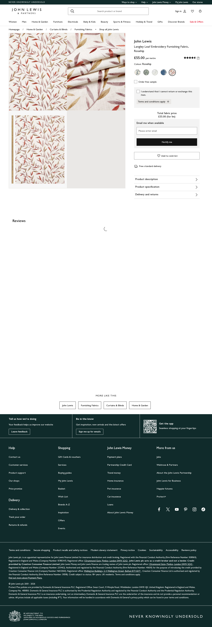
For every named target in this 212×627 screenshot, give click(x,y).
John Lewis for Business (169, 480)
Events (61, 528)
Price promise (15, 488)
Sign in (178, 11)
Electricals (73, 21)
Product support (17, 472)
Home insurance (115, 480)
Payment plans (114, 456)
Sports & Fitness (122, 21)
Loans (110, 504)
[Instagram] (194, 510)
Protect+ (161, 496)
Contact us (14, 456)
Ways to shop (128, 2)
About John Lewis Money (120, 512)
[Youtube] (177, 510)
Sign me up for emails (90, 431)
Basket (61, 488)
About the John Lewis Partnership (174, 472)
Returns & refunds (18, 524)
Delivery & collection (19, 509)
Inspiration (63, 512)
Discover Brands (176, 21)
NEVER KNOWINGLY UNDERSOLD (27, 2)
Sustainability (156, 550)
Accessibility (172, 550)
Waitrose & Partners (167, 464)
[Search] (72, 11)
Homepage (14, 29)
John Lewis (67, 405)
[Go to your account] (185, 11)
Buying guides (65, 472)
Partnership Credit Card (119, 464)
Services (62, 464)
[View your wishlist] (191, 11)
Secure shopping (42, 550)
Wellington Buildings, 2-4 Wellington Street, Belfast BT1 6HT (112, 571)
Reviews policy (188, 550)
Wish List (63, 496)
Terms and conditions (19, 550)
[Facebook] (159, 510)
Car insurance (114, 496)
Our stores (197, 2)
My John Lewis (181, 2)
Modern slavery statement (104, 550)
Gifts (160, 21)
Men (24, 21)
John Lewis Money (160, 2)
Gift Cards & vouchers (69, 456)
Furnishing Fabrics (83, 29)
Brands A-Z (64, 504)
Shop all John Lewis (109, 29)
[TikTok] (203, 510)
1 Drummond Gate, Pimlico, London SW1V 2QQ (106, 560)
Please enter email (147, 130)
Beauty (104, 21)
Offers (61, 520)
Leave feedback (19, 431)
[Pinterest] (185, 510)
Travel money (114, 472)
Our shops (14, 480)
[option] (137, 72)
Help (143, 2)
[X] (168, 510)
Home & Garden (40, 21)
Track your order (17, 516)
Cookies (142, 550)
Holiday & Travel (144, 21)
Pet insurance (114, 488)
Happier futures (165, 488)
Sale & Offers (196, 21)
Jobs (159, 456)
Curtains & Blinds (59, 29)
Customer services (18, 464)
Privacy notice (128, 550)
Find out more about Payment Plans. (25, 578)
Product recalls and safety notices (70, 550)
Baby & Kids (89, 21)
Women (13, 21)
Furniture (58, 21)
